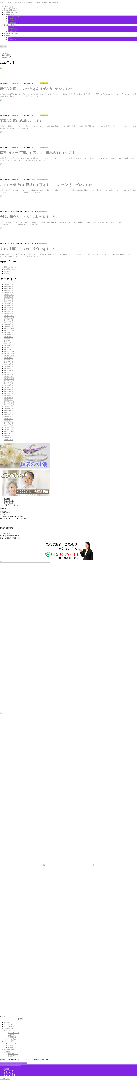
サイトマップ (9, 501)
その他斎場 (12, 23)
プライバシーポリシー (12, 505)
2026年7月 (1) (8, 284)
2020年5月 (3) (8, 417)
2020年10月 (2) (9, 406)
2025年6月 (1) (8, 303)
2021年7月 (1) (8, 387)
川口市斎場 (12, 21)
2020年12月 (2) (9, 402)
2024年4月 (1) (8, 326)
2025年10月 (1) (9, 295)
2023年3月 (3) (8, 345)
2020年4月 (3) (8, 419)
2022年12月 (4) (9, 351)
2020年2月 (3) (8, 423)
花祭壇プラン (13, 31)
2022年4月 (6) (8, 368)
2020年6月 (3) (8, 414)
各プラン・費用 (9, 1075)
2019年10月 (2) (9, 431)
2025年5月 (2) (8, 305)
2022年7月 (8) (8, 362)
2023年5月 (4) (8, 341)
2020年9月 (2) (8, 408)
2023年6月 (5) (8, 339)
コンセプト (8, 1024)
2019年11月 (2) (9, 429)
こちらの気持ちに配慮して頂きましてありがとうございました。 (47, 185)
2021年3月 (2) (8, 396)
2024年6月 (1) (8, 324)
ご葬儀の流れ (9, 1028)
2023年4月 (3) (8, 343)
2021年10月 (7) (9, 381)
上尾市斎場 (12, 18)
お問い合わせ (9, 503)
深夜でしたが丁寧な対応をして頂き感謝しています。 (39, 153)
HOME (6, 1022)
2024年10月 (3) (9, 318)
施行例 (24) (8, 271)
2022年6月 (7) (8, 364)
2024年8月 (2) (8, 320)
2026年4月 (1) (8, 290)
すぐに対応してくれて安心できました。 (29, 249)
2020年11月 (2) (9, 404)
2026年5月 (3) (8, 288)
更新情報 (7, 1052)
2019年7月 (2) (8, 438)
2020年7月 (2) (8, 412)
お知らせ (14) (8, 273)
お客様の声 (12, 39)
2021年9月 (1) (8, 383)
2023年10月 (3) (9, 330)
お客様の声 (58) (9, 269)
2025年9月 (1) (8, 297)
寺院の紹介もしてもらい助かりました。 (29, 217)
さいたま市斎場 (13, 16)
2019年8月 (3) (8, 435)
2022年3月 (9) (8, 370)
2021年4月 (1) (8, 393)
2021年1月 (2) (8, 400)
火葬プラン (12, 27)
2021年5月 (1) (8, 391)
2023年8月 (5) (8, 335)
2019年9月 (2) (8, 433)
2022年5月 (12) (9, 366)
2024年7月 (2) (8, 322)
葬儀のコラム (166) (10, 267)
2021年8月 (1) (8, 385)
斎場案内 (7, 1031)
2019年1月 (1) (8, 440)
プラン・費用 (9, 1041)
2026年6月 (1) (8, 286)
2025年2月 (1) (8, 311)
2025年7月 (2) (8, 301)
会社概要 (7, 499)
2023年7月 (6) (8, 337)
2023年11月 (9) (9, 328)
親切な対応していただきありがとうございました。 (38, 89)
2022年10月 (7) (9, 356)
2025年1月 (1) (8, 314)
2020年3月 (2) (8, 421)
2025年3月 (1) (8, 309)
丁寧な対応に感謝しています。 (23, 121)
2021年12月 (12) (9, 377)
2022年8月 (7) (8, 360)
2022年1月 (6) (8, 374)
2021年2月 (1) (8, 398)
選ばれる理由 (9, 1026)
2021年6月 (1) (8, 389)
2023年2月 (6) (8, 347)
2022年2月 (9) (8, 372)
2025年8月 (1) (8, 299)
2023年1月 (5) (8, 349)
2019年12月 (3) (9, 427)
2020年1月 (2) (8, 425)
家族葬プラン (13, 29)
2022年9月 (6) (8, 358)
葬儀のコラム (13, 37)
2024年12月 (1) (9, 316)
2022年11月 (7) (9, 353)
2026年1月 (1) (8, 292)
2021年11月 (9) (9, 379)
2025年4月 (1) (8, 307)
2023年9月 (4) (8, 332)
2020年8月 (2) (8, 410)
